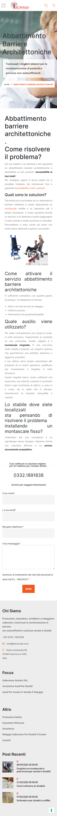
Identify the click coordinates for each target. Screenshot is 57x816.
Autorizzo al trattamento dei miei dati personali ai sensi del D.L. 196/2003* (27, 577)
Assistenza (8, 728)
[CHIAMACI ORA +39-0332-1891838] (46, 5)
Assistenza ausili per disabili (17, 686)
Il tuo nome (8, 493)
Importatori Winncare (13, 722)
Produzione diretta (12, 717)
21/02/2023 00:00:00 (27, 782)
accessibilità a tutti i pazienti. (30, 188)
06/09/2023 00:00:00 (27, 764)
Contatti (6, 740)
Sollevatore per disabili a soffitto (33, 800)
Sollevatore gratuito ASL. (15, 680)
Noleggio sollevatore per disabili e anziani (24, 734)
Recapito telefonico (12, 526)
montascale (11, 208)
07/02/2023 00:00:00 (27, 797)
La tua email (9, 510)
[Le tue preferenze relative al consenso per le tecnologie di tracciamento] (51, 810)
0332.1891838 (29, 475)
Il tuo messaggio (11, 543)
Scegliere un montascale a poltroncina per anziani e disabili (34, 770)
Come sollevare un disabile (31, 786)
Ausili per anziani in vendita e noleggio (22, 692)
